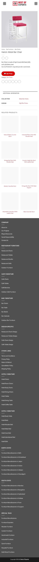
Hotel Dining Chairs (7, 392)
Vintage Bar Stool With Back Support (29, 186)
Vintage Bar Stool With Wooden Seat (10, 161)
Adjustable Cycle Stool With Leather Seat (10, 212)
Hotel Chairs (5, 379)
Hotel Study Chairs (7, 388)
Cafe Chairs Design (7, 340)
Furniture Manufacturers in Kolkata (12, 498)
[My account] (35, 3)
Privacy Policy (6, 359)
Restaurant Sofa (6, 263)
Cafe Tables (5, 283)
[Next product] (3, 58)
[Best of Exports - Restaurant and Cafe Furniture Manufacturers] (19, 3)
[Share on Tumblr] (19, 81)
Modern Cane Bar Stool (10, 186)
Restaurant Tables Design (9, 336)
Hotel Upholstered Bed (8, 437)
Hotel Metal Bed (6, 429)
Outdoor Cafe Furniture (9, 292)
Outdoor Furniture (7, 268)
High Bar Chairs (23, 103)
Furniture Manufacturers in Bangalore (13, 490)
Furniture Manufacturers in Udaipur (12, 470)
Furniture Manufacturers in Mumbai (12, 486)
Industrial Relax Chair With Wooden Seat (29, 135)
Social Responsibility (8, 237)
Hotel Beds (5, 420)
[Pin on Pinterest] (16, 81)
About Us (4, 227)
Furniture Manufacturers (9, 518)
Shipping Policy (6, 369)
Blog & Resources (7, 234)
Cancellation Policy (7, 365)
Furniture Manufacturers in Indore (12, 466)
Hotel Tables (5, 396)
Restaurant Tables (7, 255)
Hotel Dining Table (7, 400)
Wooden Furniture (7, 527)
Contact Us (5, 240)
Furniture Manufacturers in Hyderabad (13, 494)
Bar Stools (5, 312)
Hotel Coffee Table (7, 404)
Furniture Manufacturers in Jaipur (12, 461)
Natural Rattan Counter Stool (10, 135)
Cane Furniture (6, 543)
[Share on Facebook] (6, 81)
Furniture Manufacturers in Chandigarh (14, 474)
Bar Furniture (9, 49)
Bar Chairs (17, 49)
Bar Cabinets (5, 316)
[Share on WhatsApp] (3, 81)
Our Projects (5, 231)
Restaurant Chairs (7, 251)
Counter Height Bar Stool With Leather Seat (29, 161)
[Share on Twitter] (9, 81)
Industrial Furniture (7, 539)
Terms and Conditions (8, 356)
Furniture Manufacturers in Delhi (11, 453)
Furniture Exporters (7, 522)
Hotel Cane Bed (6, 433)
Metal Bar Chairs (23, 99)
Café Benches (6, 288)
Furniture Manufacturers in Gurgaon (13, 507)
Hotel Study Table (7, 416)
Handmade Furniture (8, 535)
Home (3, 49)
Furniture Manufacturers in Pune (11, 502)
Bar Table (4, 308)
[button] (4, 3)
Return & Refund (7, 362)
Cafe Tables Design (7, 344)
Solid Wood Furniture (8, 552)
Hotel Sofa (5, 441)
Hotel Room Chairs (7, 383)
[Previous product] (6, 58)
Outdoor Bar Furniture (8, 320)
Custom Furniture (7, 531)
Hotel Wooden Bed (7, 424)
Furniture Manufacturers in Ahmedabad (14, 457)
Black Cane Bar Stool (29, 211)
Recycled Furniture (7, 548)
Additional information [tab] (11, 93)
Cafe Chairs (5, 279)
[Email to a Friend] (12, 81)
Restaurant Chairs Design (9, 332)
